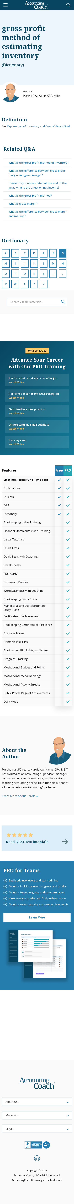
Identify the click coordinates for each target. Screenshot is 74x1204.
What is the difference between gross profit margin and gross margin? (37, 173)
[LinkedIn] (37, 1158)
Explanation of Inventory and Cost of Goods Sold (38, 126)
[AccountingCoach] (36, 5)
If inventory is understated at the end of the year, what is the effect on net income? (38, 185)
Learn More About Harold (18, 796)
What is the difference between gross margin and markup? (38, 214)
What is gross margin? (23, 203)
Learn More (37, 917)
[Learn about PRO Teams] (37, 956)
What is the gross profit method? (30, 195)
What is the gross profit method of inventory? (38, 163)
